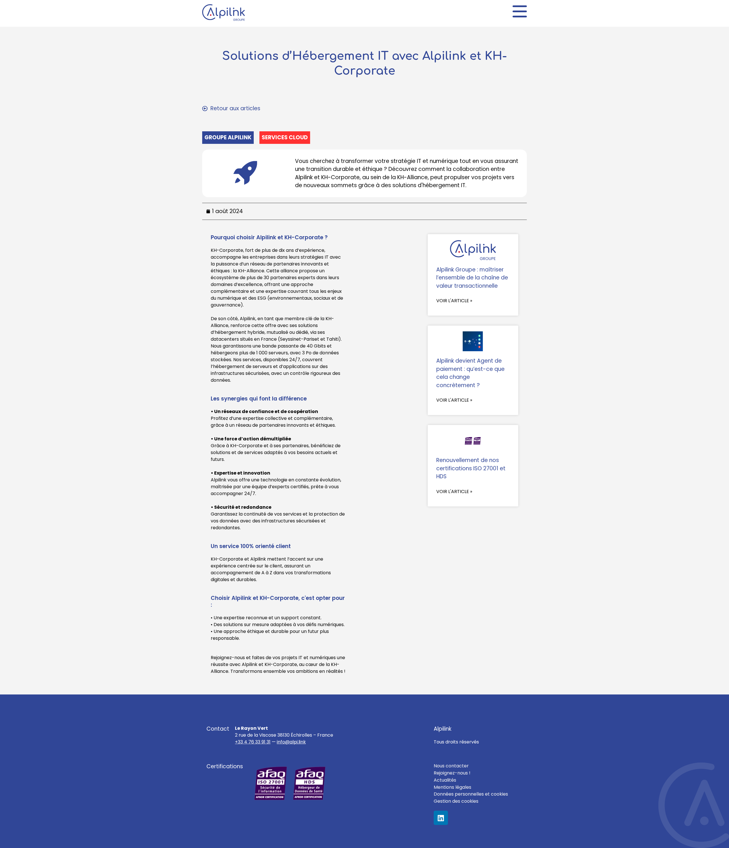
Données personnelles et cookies (471, 794)
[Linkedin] (441, 818)
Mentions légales (452, 787)
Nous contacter (451, 766)
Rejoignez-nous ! (452, 773)
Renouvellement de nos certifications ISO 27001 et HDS (470, 468)
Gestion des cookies (456, 801)
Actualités (445, 780)
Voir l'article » (454, 300)
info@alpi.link (291, 742)
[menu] (520, 11)
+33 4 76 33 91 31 (253, 742)
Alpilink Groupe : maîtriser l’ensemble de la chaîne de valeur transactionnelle (472, 278)
